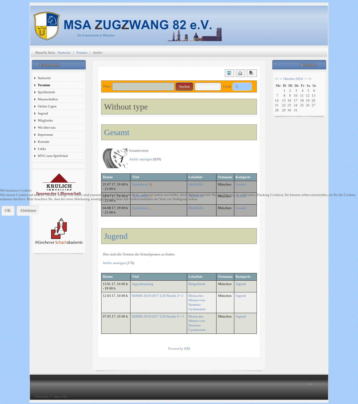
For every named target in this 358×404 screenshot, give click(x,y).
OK (8, 210)
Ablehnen (28, 210)
